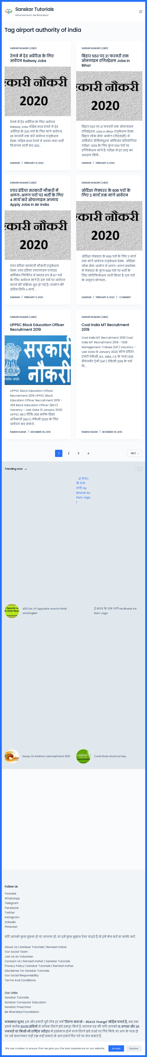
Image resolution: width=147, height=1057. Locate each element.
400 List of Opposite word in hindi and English (45, 611)
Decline (133, 1048)
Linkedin (10, 922)
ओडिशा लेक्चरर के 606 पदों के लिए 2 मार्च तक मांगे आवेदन (106, 193)
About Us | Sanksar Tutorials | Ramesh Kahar (36, 947)
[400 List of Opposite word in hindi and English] (12, 611)
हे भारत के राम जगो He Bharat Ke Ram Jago (115, 611)
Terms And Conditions (20, 980)
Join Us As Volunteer (19, 956)
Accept (116, 1048)
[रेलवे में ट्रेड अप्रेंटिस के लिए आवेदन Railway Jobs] (38, 91)
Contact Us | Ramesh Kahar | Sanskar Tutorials (37, 961)
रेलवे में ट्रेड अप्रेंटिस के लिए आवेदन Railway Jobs (32, 58)
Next (133, 453)
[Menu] (140, 11)
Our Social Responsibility (22, 975)
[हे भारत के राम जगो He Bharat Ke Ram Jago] (83, 611)
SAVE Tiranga (97, 1022)
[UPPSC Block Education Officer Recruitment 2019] (38, 360)
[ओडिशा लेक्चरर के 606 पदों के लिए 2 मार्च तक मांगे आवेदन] (109, 226)
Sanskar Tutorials (34, 9)
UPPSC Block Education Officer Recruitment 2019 (37, 327)
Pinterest (11, 927)
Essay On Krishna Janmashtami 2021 (46, 756)
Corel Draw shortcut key (110, 756)
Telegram (11, 903)
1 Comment (125, 297)
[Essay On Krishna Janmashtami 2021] (12, 756)
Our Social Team (16, 952)
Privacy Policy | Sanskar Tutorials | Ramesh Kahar (39, 966)
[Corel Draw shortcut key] (83, 756)
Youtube (10, 893)
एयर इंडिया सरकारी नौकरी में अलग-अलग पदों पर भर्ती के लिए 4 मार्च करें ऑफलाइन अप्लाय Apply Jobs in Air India (36, 197)
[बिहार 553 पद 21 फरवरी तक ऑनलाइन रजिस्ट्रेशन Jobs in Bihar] (109, 96)
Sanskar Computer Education (25, 1002)
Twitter (10, 912)
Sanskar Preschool (18, 1007)
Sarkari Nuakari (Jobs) (23, 48)
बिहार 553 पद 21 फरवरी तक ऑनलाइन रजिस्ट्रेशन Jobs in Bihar (106, 61)
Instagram (12, 917)
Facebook (12, 908)
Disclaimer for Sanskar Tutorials (27, 971)
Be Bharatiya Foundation (22, 1012)
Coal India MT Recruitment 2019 (105, 327)
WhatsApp (12, 898)
